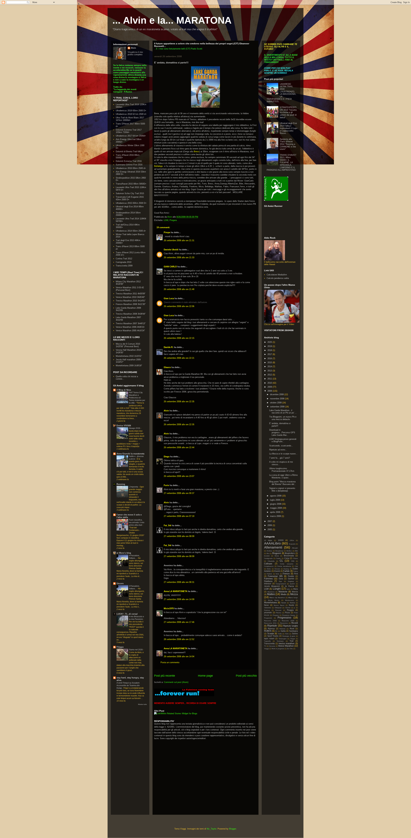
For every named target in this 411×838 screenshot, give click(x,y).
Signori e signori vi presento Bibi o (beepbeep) (282, 489)
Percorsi (278, 610)
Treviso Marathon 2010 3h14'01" (131, 300)
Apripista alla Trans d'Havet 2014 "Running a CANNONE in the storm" (288, 144)
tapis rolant (269, 638)
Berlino (289, 551)
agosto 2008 (276, 496)
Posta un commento (170, 662)
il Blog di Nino (124, 390)
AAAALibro (272, 543)
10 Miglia (268, 540)
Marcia (295, 592)
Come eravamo (286, 564)
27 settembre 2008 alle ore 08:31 (179, 582)
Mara (295, 589)
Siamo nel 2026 (136, 650)
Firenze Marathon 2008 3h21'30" (131, 304)
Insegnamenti (281, 584)
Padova (267, 610)
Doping (286, 569)
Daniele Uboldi (171, 249)
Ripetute (272, 625)
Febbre (269, 574)
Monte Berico (273, 600)
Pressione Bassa (288, 615)
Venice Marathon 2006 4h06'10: (130, 327)
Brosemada (289, 556)
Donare (277, 569)
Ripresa (271, 628)
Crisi (296, 566)
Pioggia (290, 610)
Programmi (268, 618)
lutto (288, 589)
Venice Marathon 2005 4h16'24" (130, 330)
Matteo (271, 594)
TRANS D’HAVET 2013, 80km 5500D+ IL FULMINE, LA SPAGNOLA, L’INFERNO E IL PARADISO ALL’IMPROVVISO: (281, 162)
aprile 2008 (275, 512)
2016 (270, 358)
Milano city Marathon (277, 597)
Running (121, 484)
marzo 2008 (276, 516)
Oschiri (287, 608)
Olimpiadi (278, 608)
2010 (270, 383)
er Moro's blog (124, 553)
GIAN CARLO (170, 266)
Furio (166, 485)
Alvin (166, 410)
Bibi (296, 551)
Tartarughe (283, 639)
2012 (270, 374)
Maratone (283, 591)
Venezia (272, 646)
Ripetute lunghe (290, 626)
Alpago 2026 (135, 428)
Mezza (294, 594)
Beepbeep (279, 551)
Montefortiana (270, 602)
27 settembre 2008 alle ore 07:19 (179, 516)
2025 (270, 342)
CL (281, 560)
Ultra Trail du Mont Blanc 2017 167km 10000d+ (130, 118)
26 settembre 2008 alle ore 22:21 (179, 358)
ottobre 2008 (276, 402)
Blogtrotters (290, 553)
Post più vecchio (246, 675)
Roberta (282, 629)
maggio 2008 (276, 508)
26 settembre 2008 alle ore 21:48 (179, 289)
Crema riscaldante (284, 566)
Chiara (295, 558)
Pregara (173, 220)
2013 (270, 370)
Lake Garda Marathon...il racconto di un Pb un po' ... (283, 411)
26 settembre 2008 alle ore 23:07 (179, 476)
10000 (281, 540)
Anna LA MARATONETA (175, 591)
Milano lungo (293, 597)
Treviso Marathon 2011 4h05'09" (130, 293)
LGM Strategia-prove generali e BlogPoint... (282, 440)
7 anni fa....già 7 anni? (279, 458)
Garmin (291, 579)
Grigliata (291, 581)
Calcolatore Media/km (277, 274)
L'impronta (134, 487)
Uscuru (120, 583)
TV (265, 646)
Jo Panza (289, 586)
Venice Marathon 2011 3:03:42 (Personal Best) (130, 288)
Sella (280, 634)
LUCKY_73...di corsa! (127, 614)
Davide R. (168, 347)
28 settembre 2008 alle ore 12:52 (179, 639)
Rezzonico (284, 623)
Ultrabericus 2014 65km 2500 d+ (131, 231)
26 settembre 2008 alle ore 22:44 (179, 447)
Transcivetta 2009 (124, 265)
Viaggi (266, 648)
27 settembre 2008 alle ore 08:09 (179, 536)
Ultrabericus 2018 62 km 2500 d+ (131, 114)
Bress (277, 556)
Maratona (271, 592)
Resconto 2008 (270, 621)
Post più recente (164, 675)
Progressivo (284, 617)
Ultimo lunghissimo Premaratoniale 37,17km (281, 469)
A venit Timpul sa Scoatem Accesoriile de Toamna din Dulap (128, 685)
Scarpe (270, 633)
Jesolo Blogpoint (272, 586)
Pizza (287, 612)
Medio (283, 594)
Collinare (268, 563)
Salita (283, 631)
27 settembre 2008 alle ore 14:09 (179, 599)
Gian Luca (169, 298)
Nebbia (292, 603)
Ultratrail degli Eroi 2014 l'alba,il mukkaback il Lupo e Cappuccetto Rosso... (288, 128)
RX (276, 631)
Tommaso (280, 641)
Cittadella (271, 561)
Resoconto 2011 (270, 623)
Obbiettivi (267, 608)
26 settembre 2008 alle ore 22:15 (179, 338)
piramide (268, 612)
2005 (270, 529)
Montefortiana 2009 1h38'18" (129, 365)
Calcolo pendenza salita (278, 278)
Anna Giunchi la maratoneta (130, 453)
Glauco (167, 367)
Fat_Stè (167, 525)
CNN (292, 561)
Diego (167, 456)
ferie (277, 574)
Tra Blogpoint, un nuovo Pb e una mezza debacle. (282, 418)
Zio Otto (290, 648)
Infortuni (267, 584)
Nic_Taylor (211, 829)
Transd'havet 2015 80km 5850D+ (131, 184)
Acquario (292, 544)
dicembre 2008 (277, 394)
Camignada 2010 (123, 262)
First (296, 574)
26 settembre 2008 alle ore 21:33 (179, 257)
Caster (278, 558)
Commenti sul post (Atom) (176, 682)
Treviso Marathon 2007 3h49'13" (131, 323)
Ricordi (294, 623)
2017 (270, 354)
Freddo (291, 576)
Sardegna (293, 631)
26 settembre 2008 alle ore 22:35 (179, 401)
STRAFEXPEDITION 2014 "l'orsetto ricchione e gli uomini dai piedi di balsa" (288, 112)
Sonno (295, 633)
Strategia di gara (288, 636)
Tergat (292, 639)
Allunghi (295, 548)
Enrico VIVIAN (124, 425)
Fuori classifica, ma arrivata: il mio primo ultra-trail (136, 522)
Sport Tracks (273, 636)
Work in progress (278, 648)
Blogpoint (276, 553)
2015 (270, 362)
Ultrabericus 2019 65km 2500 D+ (131, 110)
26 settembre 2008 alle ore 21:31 (179, 240)
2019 (270, 346)
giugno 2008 (276, 504)
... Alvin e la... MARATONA (172, 20)
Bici (268, 553)
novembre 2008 (277, 398)
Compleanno (269, 566)
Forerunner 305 (275, 576)
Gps (280, 581)
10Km (292, 540)
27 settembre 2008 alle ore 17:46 (179, 622)
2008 (270, 391)
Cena (286, 558)
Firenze (286, 573)
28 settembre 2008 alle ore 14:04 (179, 656)
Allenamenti (273, 547)
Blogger (232, 829)
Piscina (278, 613)
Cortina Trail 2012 (124, 258)
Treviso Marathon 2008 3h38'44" (131, 314)
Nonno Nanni (279, 605)
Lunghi (277, 588)
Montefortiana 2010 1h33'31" (129, 356)
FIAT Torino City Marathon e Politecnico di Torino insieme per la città (137, 397)
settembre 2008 (277, 406)
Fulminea (268, 578)
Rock (292, 628)
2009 (270, 387)
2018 (270, 350)
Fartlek (286, 571)
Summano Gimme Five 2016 (129, 164)
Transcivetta (269, 643)
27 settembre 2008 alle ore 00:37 (179, 493)
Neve (266, 605)
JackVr (292, 584)
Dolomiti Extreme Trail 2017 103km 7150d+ (129, 131)
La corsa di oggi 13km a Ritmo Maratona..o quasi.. (283, 476)
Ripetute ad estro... (278, 449)
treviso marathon (287, 643)
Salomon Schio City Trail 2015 (130, 193)
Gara (281, 579)
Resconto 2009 (288, 621)
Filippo (120, 647)
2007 (270, 521)
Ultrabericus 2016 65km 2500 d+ (131, 168)
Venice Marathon (286, 646)
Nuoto (291, 605)
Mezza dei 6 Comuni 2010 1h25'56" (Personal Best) (128, 345)
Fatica (295, 571)
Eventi (277, 571)
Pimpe (167, 232)
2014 (270, 366)
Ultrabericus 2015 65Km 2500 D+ (131, 203)
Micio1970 (169, 608)
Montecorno (289, 600)
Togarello (267, 641)
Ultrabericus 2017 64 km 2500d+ (131, 136)
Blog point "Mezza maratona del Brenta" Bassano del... (282, 482)
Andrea (269, 551)
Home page (205, 675)
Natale (283, 603)
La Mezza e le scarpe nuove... (283, 453)
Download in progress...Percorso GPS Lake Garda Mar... (282, 432)
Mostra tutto (142, 704)
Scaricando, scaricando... (281, 445)
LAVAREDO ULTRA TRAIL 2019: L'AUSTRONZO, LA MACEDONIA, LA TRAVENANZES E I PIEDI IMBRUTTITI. (281, 93)
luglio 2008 (275, 500)
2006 (270, 525)
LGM (166, 220)
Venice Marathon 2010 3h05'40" (130, 297)
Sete (287, 634)
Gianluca (268, 581)
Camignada (268, 558)
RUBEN (267, 631)
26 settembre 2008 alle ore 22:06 (179, 306)
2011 (270, 378)
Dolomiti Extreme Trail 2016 (129, 161)
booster (267, 556)
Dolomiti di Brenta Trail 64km (129, 151)
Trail (291, 641)
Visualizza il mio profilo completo (135, 53)
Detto (269, 569)
